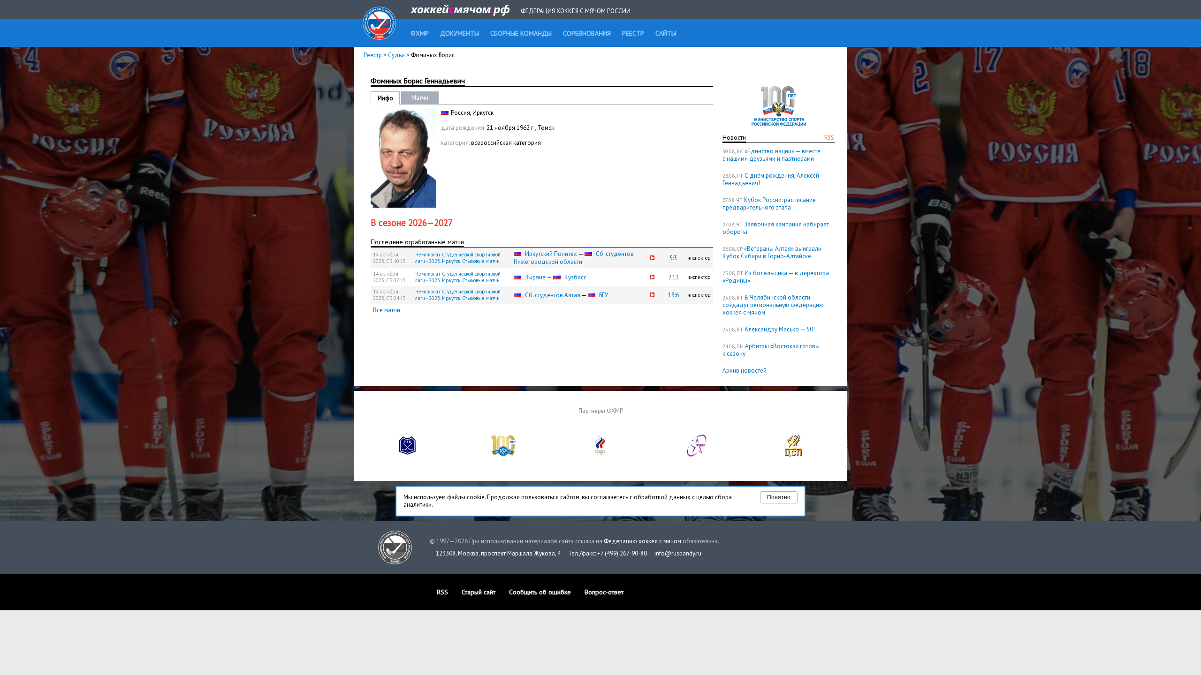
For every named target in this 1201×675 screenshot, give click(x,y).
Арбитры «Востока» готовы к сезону (771, 350)
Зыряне (535, 277)
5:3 (673, 258)
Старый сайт (478, 592)
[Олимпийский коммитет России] (600, 454)
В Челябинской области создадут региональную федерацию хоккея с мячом (773, 304)
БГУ (603, 295)
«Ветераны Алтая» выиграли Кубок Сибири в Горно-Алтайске (771, 252)
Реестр (373, 55)
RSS (829, 138)
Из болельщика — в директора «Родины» (775, 277)
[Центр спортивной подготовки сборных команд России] (793, 454)
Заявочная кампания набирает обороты (775, 228)
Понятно (779, 497)
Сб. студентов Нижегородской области (574, 258)
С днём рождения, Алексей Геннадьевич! (770, 179)
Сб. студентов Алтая (552, 295)
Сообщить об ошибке (540, 592)
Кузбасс (575, 277)
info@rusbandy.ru (677, 553)
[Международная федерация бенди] (407, 454)
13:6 (673, 295)
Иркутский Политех (551, 254)
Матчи (419, 98)
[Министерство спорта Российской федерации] (504, 454)
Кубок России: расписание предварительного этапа (769, 203)
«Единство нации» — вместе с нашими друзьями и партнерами (771, 155)
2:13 (673, 277)
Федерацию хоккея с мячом (642, 541)
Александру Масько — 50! (780, 329)
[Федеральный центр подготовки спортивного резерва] (697, 454)
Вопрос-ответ (604, 592)
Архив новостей (744, 371)
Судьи (396, 55)
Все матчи (386, 310)
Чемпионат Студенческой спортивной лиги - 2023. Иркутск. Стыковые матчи (458, 257)
